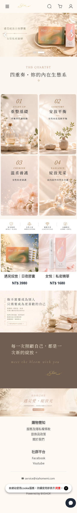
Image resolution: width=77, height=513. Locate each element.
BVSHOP (45, 493)
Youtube (38, 463)
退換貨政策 (38, 434)
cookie (25, 488)
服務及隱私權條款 (38, 429)
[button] (34, 52)
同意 (58, 488)
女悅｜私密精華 (57, 276)
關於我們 (38, 439)
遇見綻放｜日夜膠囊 (19, 276)
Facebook (38, 458)
